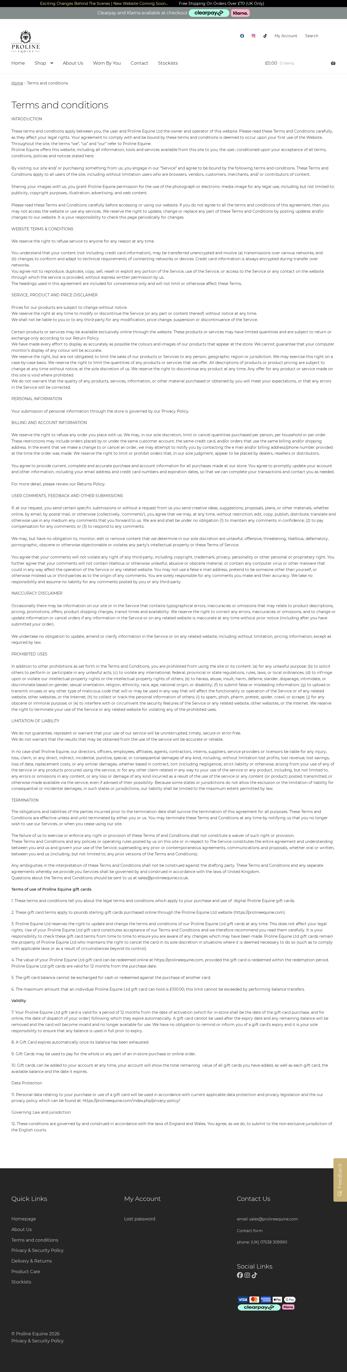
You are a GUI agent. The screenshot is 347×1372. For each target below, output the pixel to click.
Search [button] (311, 35)
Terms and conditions (34, 1240)
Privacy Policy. (176, 411)
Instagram (253, 36)
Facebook (242, 36)
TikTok (265, 36)
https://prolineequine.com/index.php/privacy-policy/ (131, 1100)
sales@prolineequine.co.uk (163, 877)
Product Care (25, 1271)
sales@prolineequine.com (273, 1219)
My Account (286, 35)
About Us (73, 63)
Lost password (139, 1219)
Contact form (250, 1230)
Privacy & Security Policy (37, 1250)
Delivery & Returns (31, 1261)
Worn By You (107, 63)
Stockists (168, 63)
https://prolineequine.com (259, 912)
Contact (139, 63)
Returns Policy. (92, 484)
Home (18, 63)
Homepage (23, 1219)
